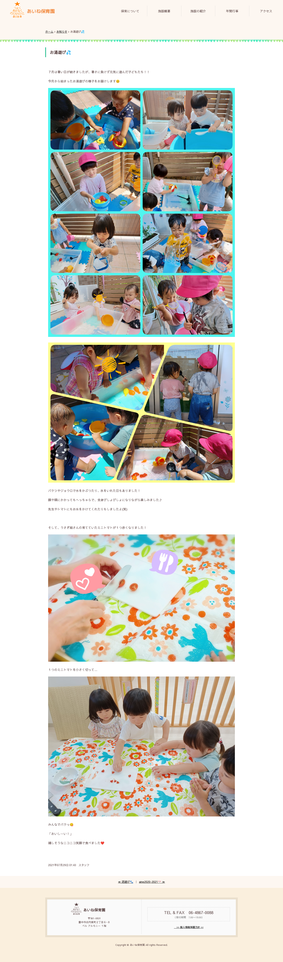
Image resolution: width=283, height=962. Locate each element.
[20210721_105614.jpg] (141, 815)
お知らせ (61, 31)
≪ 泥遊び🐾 (125, 882)
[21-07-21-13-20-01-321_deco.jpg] (141, 481)
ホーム (49, 31)
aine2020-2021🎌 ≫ (152, 882)
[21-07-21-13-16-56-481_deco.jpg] (141, 335)
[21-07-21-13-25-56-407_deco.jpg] (141, 660)
